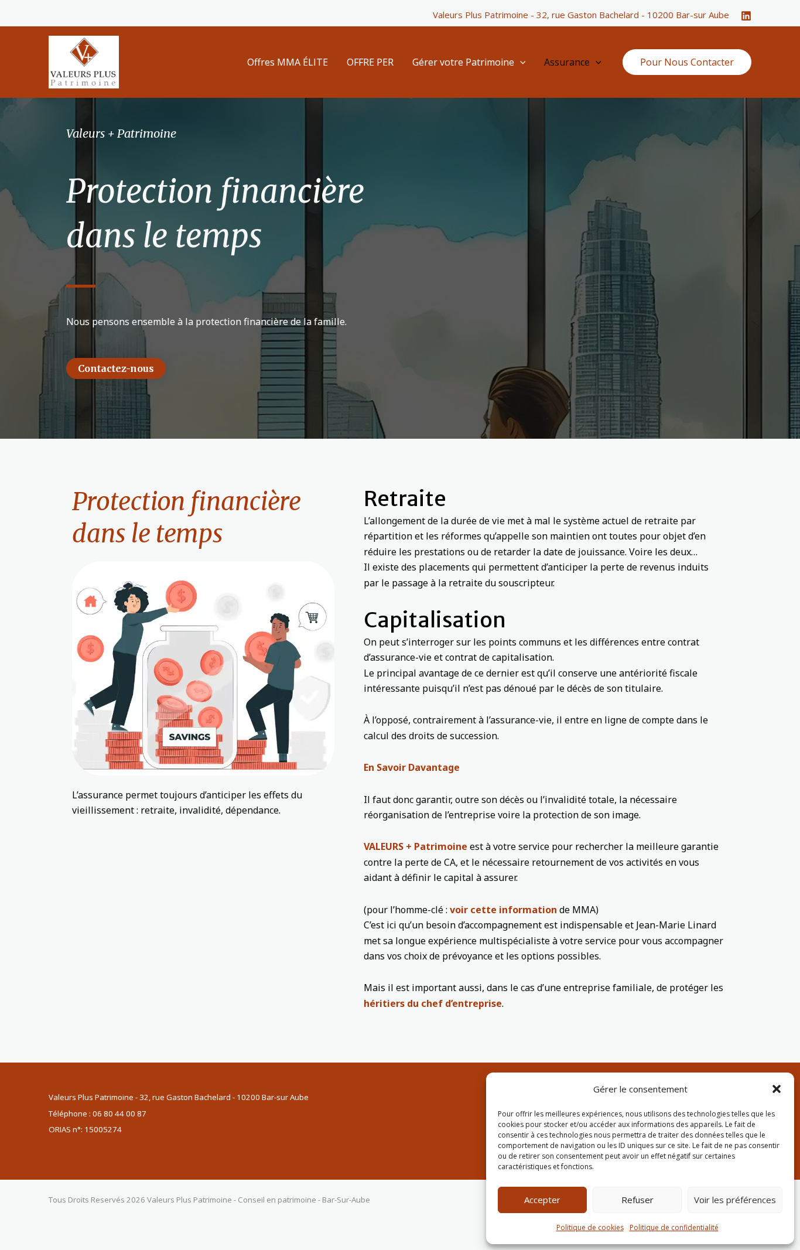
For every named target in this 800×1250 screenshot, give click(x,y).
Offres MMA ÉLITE (287, 62)
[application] (520, 62)
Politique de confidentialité (674, 1227)
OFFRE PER (370, 62)
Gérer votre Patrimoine (463, 62)
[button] (776, 1089)
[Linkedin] (746, 16)
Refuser (637, 1199)
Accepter (542, 1199)
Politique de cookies (590, 1227)
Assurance (567, 62)
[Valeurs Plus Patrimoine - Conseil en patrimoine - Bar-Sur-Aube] (84, 60)
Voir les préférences (735, 1199)
